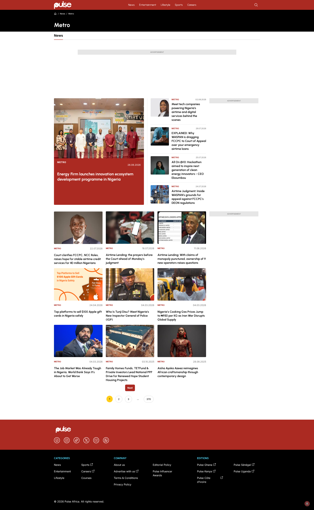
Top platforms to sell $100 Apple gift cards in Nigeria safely (78, 313)
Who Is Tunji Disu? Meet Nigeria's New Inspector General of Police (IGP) (127, 315)
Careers (191, 4)
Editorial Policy (162, 464)
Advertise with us (124, 471)
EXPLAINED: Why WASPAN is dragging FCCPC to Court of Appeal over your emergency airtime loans (189, 141)
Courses (86, 478)
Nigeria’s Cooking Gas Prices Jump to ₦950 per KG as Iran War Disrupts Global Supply (181, 315)
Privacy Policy (122, 484)
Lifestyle (165, 4)
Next (130, 387)
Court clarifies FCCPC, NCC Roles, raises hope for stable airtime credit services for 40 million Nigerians (77, 259)
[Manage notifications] (307, 503)
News (131, 4)
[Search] (256, 5)
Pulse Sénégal (242, 464)
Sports (179, 4)
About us (119, 464)
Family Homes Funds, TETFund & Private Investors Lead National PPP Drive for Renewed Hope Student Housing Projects (129, 374)
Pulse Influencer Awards (162, 473)
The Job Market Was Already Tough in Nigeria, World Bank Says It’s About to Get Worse (77, 372)
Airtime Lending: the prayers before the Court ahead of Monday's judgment (129, 259)
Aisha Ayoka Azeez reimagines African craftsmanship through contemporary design (177, 372)
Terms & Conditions (126, 478)
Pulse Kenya (204, 471)
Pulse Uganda (242, 471)
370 (149, 399)
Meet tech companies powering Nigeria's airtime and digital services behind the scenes (186, 112)
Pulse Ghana (204, 464)
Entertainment (147, 4)
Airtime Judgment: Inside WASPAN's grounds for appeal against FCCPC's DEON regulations (188, 197)
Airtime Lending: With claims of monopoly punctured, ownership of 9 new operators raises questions (181, 259)
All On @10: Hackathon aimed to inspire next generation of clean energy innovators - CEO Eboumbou (188, 170)
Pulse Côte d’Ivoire (203, 479)
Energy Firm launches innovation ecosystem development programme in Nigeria (95, 177)
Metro (61, 162)
